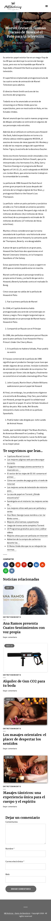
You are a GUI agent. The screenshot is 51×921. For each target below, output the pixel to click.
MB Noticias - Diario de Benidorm (17, 913)
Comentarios (11, 821)
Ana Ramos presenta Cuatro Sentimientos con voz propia (24, 627)
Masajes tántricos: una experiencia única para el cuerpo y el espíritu (24, 797)
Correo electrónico (14, 861)
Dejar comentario (32, 43)
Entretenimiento (25, 22)
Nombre (10, 848)
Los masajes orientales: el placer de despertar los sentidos (24, 739)
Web (7, 874)
